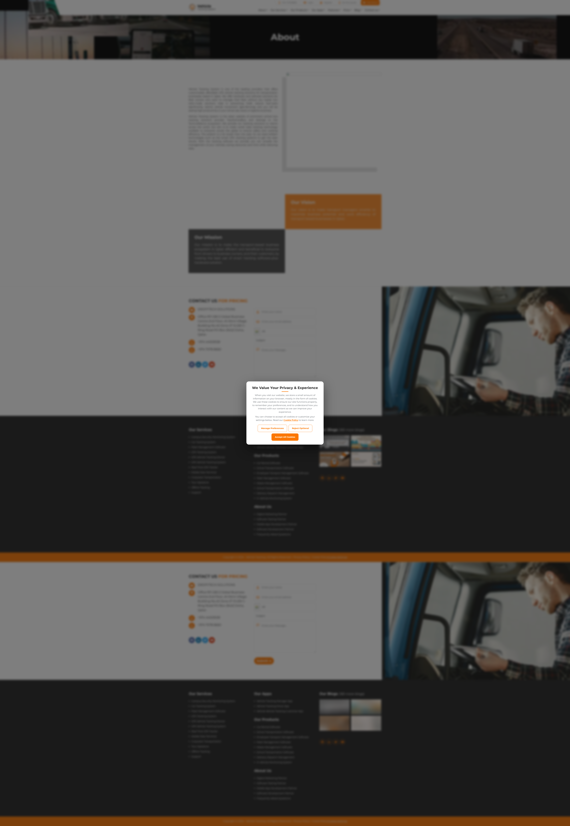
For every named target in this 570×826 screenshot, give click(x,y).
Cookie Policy (291, 420)
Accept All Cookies (285, 437)
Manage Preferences (272, 428)
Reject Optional (300, 428)
